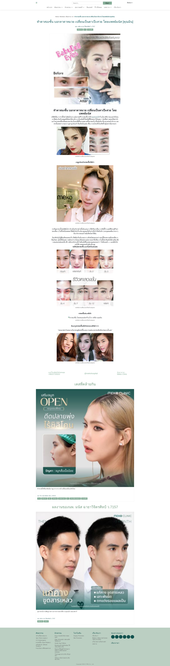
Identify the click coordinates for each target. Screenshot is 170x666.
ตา (73, 16)
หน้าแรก (49, 7)
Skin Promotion (77, 638)
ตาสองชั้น (90, 29)
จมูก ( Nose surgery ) (42, 638)
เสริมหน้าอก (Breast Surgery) (41, 645)
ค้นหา (107, 3)
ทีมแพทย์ (89, 7)
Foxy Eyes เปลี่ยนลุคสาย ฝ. (43, 648)
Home (57, 16)
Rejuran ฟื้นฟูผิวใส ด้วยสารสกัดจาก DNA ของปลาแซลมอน (62, 650)
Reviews (62, 16)
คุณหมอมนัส (95, 117)
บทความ (107, 7)
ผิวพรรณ (68, 7)
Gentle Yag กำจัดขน (60, 643)
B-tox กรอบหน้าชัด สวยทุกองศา (62, 636)
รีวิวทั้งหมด (98, 7)
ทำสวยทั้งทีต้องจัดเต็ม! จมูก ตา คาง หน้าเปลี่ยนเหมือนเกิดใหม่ (56, 489)
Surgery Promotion (78, 635)
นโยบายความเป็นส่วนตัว (99, 641)
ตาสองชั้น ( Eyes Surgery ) (43, 642)
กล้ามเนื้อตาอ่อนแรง (41, 635)
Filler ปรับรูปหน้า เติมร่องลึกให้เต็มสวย (62, 640)
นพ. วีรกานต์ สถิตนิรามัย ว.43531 (46, 495)
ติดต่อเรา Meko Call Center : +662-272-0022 (100, 638)
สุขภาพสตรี (78, 7)
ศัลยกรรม (57, 7)
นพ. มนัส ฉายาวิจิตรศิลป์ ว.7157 (85, 26)
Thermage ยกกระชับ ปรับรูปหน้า (62, 654)
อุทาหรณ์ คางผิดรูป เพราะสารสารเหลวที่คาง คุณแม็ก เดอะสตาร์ (57, 611)
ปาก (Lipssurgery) (41, 640)
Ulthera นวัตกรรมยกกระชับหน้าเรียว (62, 658)
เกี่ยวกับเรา (117, 7)
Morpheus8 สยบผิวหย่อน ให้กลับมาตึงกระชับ (62, 646)
